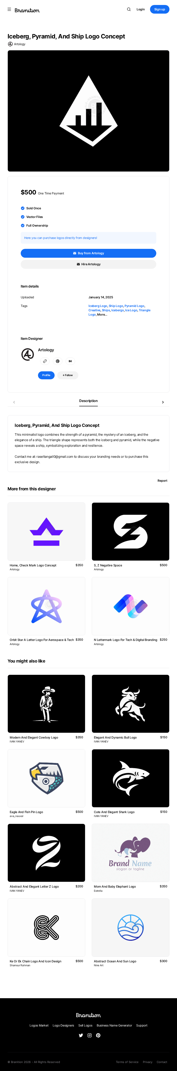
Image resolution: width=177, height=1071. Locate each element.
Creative (94, 310)
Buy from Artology (90, 253)
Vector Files (34, 217)
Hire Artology (91, 264)
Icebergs (117, 310)
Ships (106, 310)
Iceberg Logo (97, 306)
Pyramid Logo (134, 306)
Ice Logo (131, 310)
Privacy (147, 1062)
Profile (46, 375)
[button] (162, 402)
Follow (68, 375)
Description (88, 401)
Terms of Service (127, 1062)
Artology (19, 44)
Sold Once (33, 208)
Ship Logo (116, 306)
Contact (162, 1062)
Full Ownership (37, 225)
